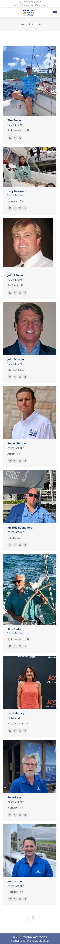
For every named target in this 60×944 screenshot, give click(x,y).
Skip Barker (15, 629)
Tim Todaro (15, 120)
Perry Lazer (15, 797)
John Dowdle (16, 359)
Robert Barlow (17, 443)
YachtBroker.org (21, 940)
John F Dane (15, 275)
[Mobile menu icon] (55, 13)
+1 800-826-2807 (32, 2)
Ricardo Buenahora (20, 527)
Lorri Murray (16, 713)
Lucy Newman (17, 191)
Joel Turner (15, 881)
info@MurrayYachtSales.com (32, 5)
